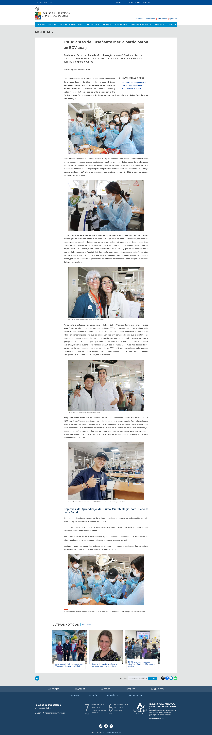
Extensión (106, 25)
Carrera (52, 25)
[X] (106, 726)
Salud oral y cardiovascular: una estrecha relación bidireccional (104, 665)
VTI (107, 732)
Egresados (173, 19)
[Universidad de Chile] (43, 2)
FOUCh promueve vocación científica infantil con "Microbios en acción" (141, 664)
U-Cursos (130, 2)
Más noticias (86, 625)
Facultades (118, 2)
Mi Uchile (138, 2)
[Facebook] (111, 726)
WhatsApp (175, 678)
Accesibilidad (135, 695)
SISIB (102, 732)
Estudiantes (139, 19)
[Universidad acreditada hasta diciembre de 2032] (155, 711)
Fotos (107, 689)
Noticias (54, 689)
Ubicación (92, 695)
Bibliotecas (146, 2)
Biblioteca (159, 25)
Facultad (172, 25)
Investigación (92, 25)
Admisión (40, 25)
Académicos (150, 19)
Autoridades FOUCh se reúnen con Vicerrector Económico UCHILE (69, 665)
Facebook (167, 678)
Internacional (121, 25)
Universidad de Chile (114, 732)
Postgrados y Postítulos (71, 25)
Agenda (81, 689)
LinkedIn (171, 678)
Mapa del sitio (113, 695)
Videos (131, 689)
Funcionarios (162, 19)
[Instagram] (100, 726)
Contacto (74, 695)
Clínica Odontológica (141, 25)
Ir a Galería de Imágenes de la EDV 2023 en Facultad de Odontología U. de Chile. (133, 85)
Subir (37, 678)
